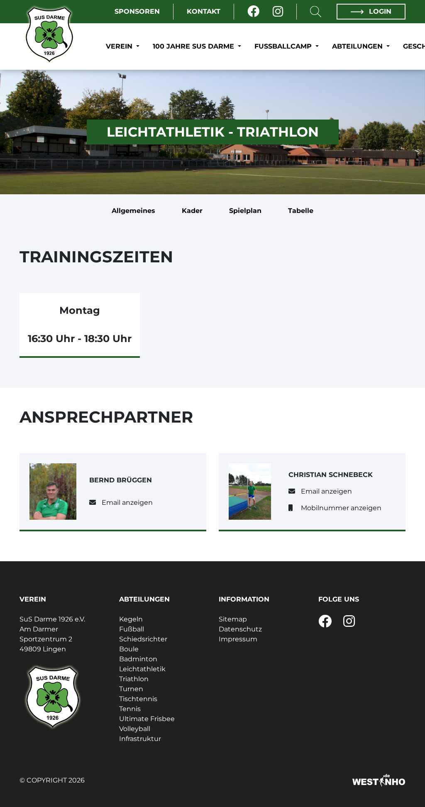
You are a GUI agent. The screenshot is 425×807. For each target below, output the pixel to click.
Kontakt (203, 11)
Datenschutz (240, 629)
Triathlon (134, 679)
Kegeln (131, 619)
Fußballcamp (284, 46)
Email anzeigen (127, 502)
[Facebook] (253, 12)
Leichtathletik (142, 669)
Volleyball (134, 729)
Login (379, 11)
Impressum (238, 639)
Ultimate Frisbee (147, 719)
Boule (129, 649)
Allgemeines (133, 211)
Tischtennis (138, 699)
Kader (192, 211)
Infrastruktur (140, 739)
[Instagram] (278, 12)
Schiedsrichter (143, 639)
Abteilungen (358, 46)
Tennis (130, 709)
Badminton (138, 659)
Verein (120, 46)
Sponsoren (137, 11)
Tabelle (300, 211)
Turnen (131, 689)
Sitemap (233, 619)
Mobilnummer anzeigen (341, 508)
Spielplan (245, 211)
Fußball (131, 629)
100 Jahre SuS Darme (194, 46)
